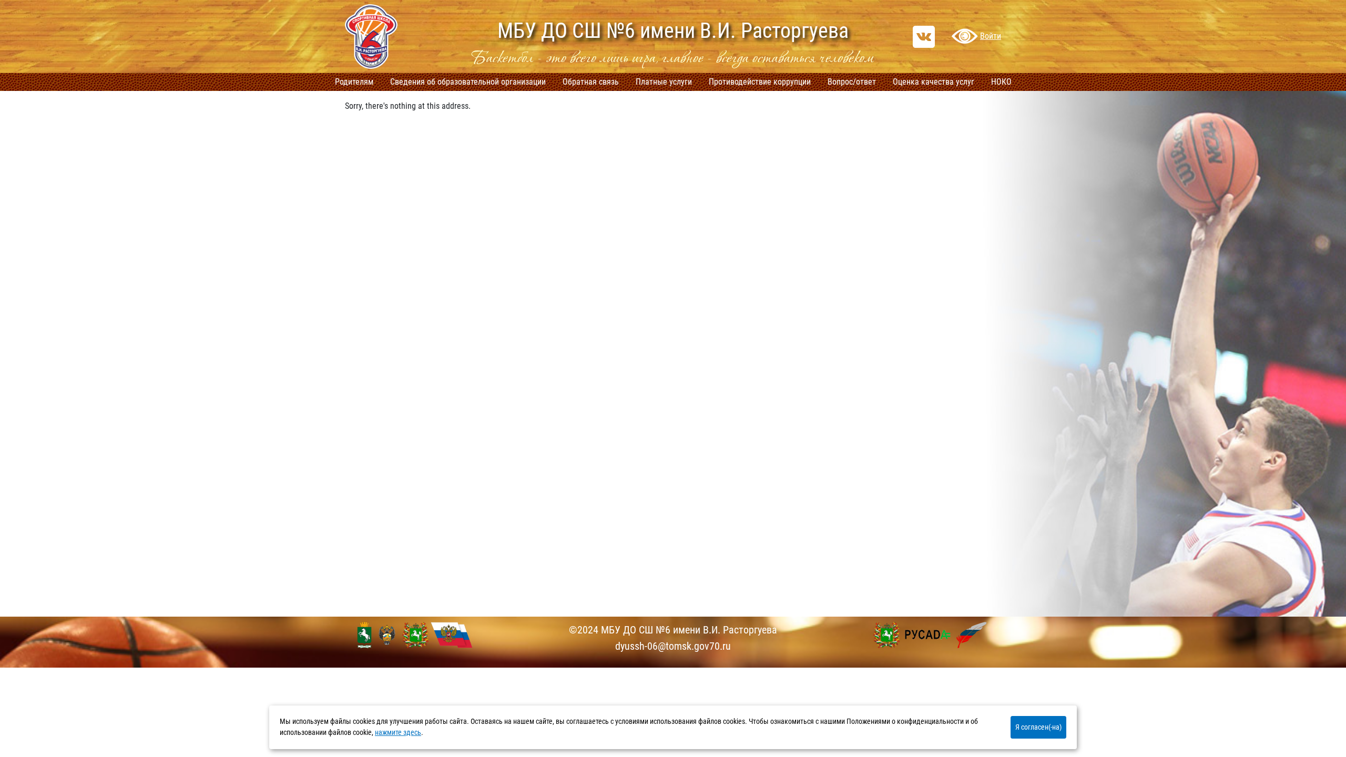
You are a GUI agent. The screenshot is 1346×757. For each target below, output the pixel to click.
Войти (990, 36)
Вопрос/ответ (852, 82)
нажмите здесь (398, 732)
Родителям (354, 82)
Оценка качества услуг (933, 82)
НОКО (1001, 82)
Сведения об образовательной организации (468, 82)
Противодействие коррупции (760, 82)
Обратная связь (591, 82)
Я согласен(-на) (1038, 727)
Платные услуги (664, 82)
